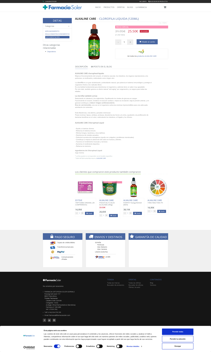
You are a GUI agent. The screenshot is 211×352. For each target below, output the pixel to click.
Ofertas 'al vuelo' (134, 287)
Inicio (98, 7)
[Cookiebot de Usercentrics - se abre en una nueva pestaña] (29, 347)
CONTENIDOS (156, 279)
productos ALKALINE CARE (146, 56)
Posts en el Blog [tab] (101, 66)
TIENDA (110, 279)
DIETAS (57, 20)
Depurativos (51, 51)
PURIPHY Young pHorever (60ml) (132, 202)
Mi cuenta (143, 1)
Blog (151, 283)
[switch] (79, 346)
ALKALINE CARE (101, 158)
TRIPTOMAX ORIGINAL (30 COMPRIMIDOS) (85, 202)
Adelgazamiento (52, 31)
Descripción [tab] (81, 66)
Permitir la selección (178, 339)
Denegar (178, 346)
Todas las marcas (113, 283)
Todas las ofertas (135, 283)
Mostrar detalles (133, 346)
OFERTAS (132, 279)
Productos (109, 7)
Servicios (153, 285)
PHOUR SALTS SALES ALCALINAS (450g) (107, 202)
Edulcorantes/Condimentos (57, 34)
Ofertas (121, 7)
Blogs (130, 7)
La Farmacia (141, 7)
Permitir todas (177, 332)
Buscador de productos (159, 1)
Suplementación (52, 37)
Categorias (49, 26)
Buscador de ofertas (136, 285)
